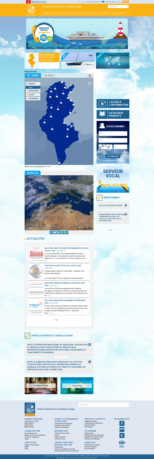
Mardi (32, 83)
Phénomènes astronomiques (94, 435)
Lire (46, 261)
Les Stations (89, 427)
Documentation (90, 448)
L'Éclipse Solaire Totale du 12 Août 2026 (63, 266)
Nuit (30, 87)
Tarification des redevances (94, 423)
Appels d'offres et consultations (52, 335)
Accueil (47, 455)
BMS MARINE (77, 385)
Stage (27, 439)
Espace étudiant (95, 2)
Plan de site (55, 455)
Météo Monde (29, 427)
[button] (82, 2)
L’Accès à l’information (118, 103)
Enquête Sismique (91, 447)
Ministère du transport (32, 445)
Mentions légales (85, 455)
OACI (26, 448)
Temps (35, 75)
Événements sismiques (92, 445)
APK (121, 428)
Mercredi (34, 90)
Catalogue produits (116, 114)
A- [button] (79, 2)
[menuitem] (65, 90)
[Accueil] (31, 10)
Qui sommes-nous (31, 433)
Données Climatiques (62, 427)
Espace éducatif (109, 2)
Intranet (125, 1)
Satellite (32, 173)
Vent (51, 75)
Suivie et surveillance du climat (65, 449)
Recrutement (112, 197)
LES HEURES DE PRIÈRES (41, 385)
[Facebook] (121, 423)
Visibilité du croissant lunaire (94, 437)
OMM (26, 447)
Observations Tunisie (31, 421)
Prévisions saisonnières (62, 425)
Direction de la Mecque (92, 439)
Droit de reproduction (73, 455)
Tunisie (45, 13)
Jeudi (31, 94)
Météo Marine (29, 423)
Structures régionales (32, 437)
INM (88, 2)
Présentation (59, 447)
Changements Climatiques (63, 423)
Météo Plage (29, 425)
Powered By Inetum (91, 457)
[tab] (59, 348)
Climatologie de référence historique (67, 451)
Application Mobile (103, 455)
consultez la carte (46, 60)
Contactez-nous (60, 439)
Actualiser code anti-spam (105, 151)
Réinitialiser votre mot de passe (113, 160)
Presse (57, 435)
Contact (62, 455)
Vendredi (34, 98)
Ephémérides (89, 433)
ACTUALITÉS (35, 238)
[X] (121, 435)
